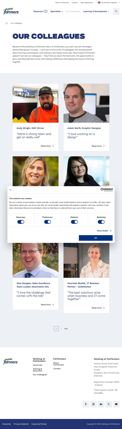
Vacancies (38, 11)
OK (95, 238)
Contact (75, 2)
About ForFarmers (62, 2)
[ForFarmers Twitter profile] (108, 404)
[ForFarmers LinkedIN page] (101, 404)
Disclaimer (6, 424)
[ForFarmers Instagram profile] (93, 404)
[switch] (47, 222)
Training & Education (37, 370)
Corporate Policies (39, 424)
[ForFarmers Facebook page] (85, 404)
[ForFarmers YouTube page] (116, 404)
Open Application (86, 2)
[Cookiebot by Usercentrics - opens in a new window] (102, 190)
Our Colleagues (73, 11)
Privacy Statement (21, 424)
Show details (102, 231)
